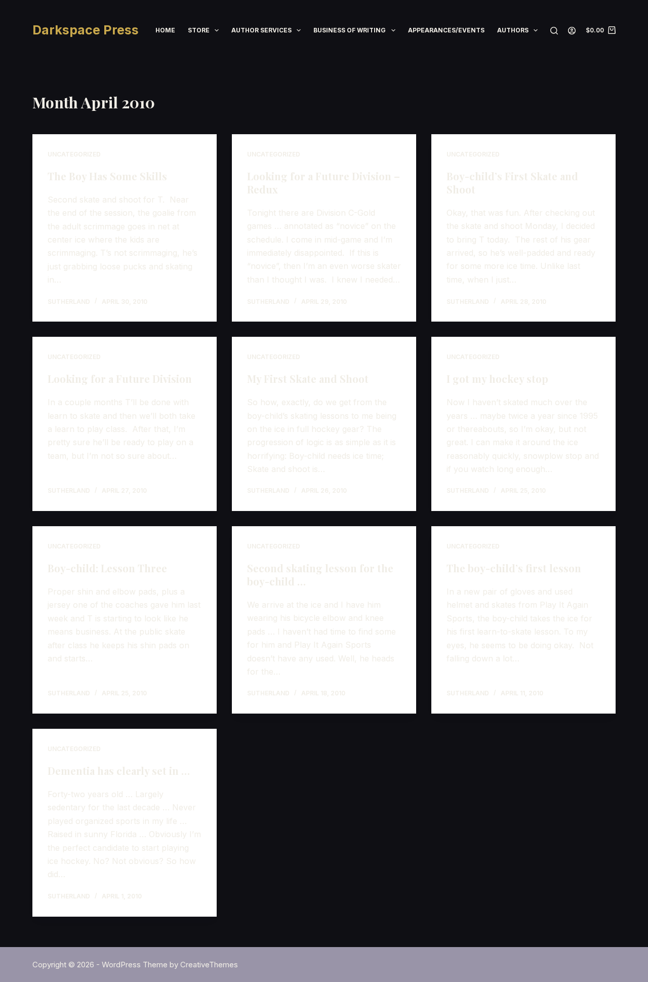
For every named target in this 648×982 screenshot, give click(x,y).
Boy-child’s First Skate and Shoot (512, 182)
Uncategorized (74, 154)
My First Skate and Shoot (308, 378)
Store (199, 30)
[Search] (554, 30)
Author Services (261, 30)
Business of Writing (349, 30)
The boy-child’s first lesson (514, 568)
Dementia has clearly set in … (119, 770)
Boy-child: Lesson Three (107, 568)
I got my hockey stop (497, 378)
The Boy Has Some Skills (107, 176)
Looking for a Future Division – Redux (323, 182)
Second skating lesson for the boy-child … (320, 574)
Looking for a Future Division (120, 378)
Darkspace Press (85, 29)
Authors (513, 30)
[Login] (572, 30)
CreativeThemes (209, 964)
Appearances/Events (446, 30)
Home (165, 30)
